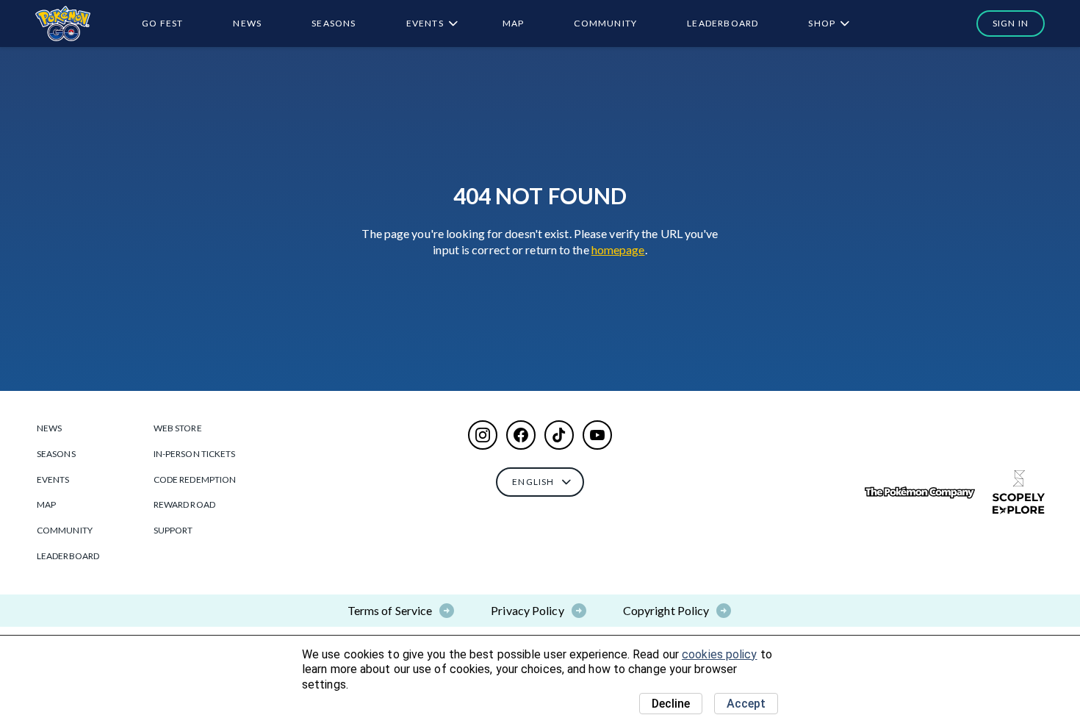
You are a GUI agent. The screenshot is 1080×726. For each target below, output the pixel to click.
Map (514, 23)
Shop (821, 23)
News (247, 23)
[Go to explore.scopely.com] (1019, 492)
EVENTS (425, 23)
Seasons (334, 23)
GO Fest (162, 23)
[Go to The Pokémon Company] (920, 492)
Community (605, 23)
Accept (746, 704)
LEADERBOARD (722, 23)
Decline (671, 704)
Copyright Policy (666, 610)
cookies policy (719, 654)
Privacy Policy (527, 610)
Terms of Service (390, 610)
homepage (618, 249)
